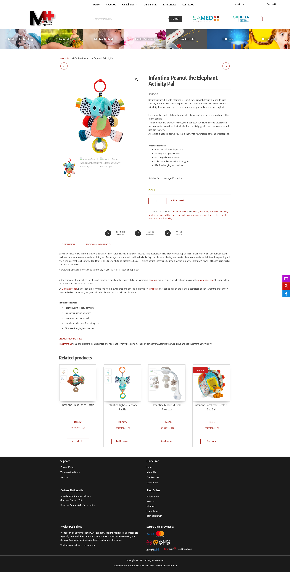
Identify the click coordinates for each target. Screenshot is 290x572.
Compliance (128, 4)
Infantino (177, 211)
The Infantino (65, 343)
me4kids (150, 501)
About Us (111, 4)
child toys (168, 215)
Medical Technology (20, 39)
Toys (184, 211)
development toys (181, 215)
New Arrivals (186, 39)
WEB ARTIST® (147, 565)
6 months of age (69, 288)
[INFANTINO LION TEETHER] (226, 66)
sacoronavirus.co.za (76, 545)
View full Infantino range (70, 338)
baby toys (158, 215)
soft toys (208, 215)
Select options (167, 441)
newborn (153, 280)
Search (175, 18)
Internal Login (239, 4)
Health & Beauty (145, 39)
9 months (153, 288)
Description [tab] (68, 244)
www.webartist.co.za (166, 565)
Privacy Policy (67, 467)
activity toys (197, 211)
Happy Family (153, 511)
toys (155, 218)
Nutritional (62, 39)
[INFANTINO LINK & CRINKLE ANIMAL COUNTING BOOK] (64, 66)
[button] (136, 79)
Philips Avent (153, 496)
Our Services (150, 4)
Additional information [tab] (99, 244)
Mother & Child (103, 39)
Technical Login (273, 4)
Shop (68, 58)
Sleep (171, 427)
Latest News (169, 4)
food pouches (197, 215)
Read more (211, 441)
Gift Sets (227, 39)
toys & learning (165, 218)
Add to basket (177, 200)
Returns (64, 477)
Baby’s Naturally (154, 516)
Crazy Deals (269, 39)
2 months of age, (206, 280)
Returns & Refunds (78, 505)
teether (216, 215)
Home (96, 4)
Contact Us (188, 4)
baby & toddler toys (213, 211)
